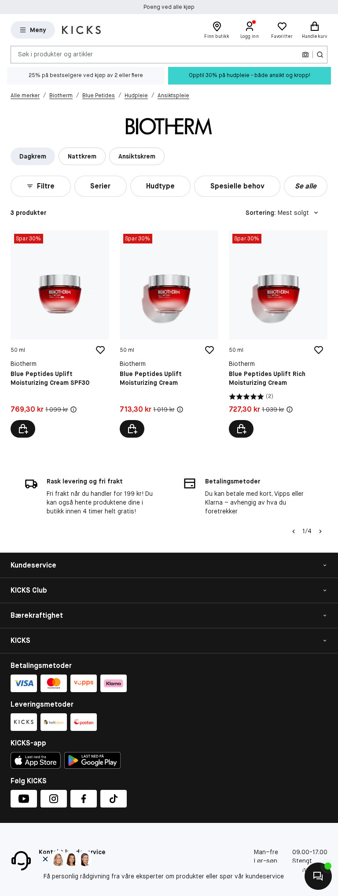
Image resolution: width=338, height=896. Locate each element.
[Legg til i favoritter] (100, 350)
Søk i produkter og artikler (55, 54)
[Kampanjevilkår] (73, 409)
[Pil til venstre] (294, 531)
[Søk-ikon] (320, 55)
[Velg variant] (241, 429)
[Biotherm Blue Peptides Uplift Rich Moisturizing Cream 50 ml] (278, 334)
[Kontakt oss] (318, 876)
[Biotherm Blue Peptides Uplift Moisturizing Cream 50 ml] (169, 334)
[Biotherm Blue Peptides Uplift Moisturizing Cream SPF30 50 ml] (60, 334)
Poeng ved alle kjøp (169, 7)
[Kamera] (305, 55)
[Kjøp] (23, 429)
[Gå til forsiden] (81, 30)
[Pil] (320, 531)
